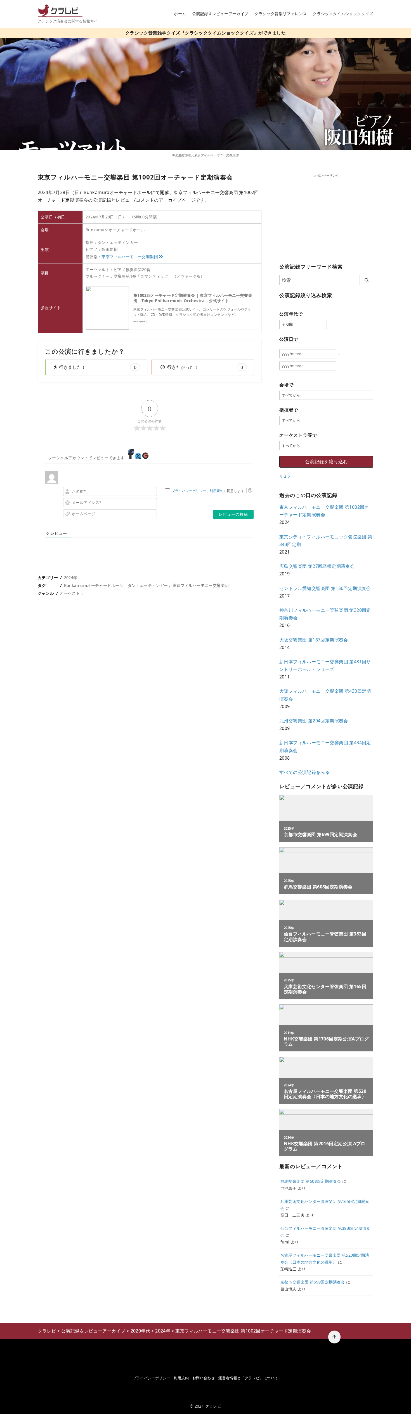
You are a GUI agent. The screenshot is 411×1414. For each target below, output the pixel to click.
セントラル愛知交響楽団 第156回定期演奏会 (325, 588)
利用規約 (217, 490)
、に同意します (208, 490)
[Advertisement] (326, 217)
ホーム (180, 13)
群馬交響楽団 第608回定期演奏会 (310, 1181)
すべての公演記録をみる (304, 772)
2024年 (70, 577)
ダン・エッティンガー (148, 585)
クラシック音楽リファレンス (280, 13)
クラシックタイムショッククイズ (343, 13)
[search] (366, 280)
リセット (286, 476)
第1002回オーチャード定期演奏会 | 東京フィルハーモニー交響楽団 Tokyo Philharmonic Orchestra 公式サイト (192, 298)
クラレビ (213, 1406)
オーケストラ (72, 593)
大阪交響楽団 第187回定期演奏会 (313, 640)
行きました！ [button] (97, 367)
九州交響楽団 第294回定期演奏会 (313, 721)
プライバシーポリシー (189, 490)
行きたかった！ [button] (205, 367)
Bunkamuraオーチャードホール (93, 585)
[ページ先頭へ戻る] (334, 1337)
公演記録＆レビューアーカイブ (220, 13)
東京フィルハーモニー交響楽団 (129, 256)
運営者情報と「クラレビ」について (248, 1377)
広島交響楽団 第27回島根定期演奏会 (317, 566)
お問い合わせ (203, 1377)
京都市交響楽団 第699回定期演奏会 (312, 1282)
